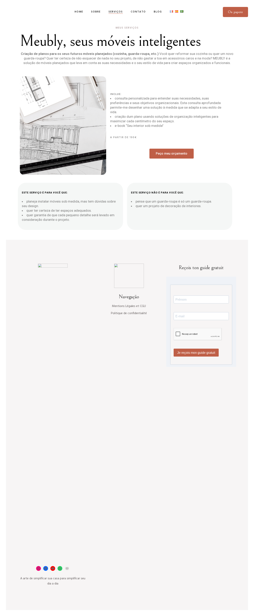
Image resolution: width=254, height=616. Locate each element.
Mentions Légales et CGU (129, 306)
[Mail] (67, 568)
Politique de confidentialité (129, 313)
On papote (235, 12)
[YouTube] (52, 568)
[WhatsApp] (60, 568)
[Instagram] (38, 568)
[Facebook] (45, 568)
